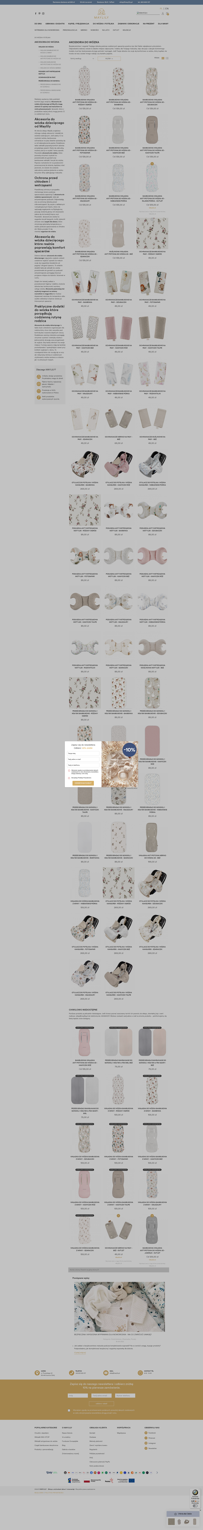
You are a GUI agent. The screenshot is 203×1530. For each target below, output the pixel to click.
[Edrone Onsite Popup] (101, 765)
